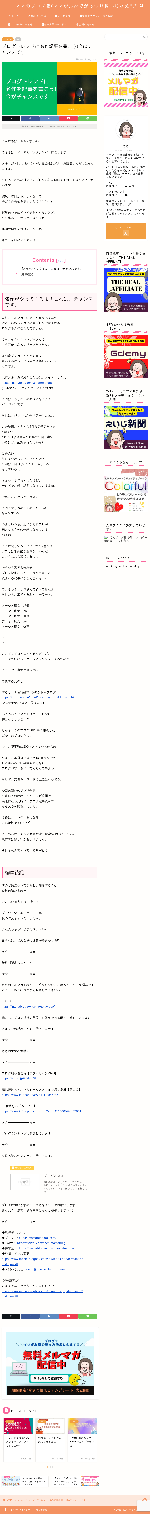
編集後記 (27, 274)
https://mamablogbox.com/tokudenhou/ (46, 1248)
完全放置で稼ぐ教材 (55, 24)
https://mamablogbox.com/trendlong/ (28, 382)
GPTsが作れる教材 (22, 24)
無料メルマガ (38, 16)
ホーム (15, 16)
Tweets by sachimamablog (121, 566)
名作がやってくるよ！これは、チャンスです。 (52, 268)
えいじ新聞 (64, 16)
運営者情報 (41, 1510)
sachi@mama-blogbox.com (45, 1269)
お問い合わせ (86, 24)
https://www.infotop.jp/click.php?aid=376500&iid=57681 (41, 1111)
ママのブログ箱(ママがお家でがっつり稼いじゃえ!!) (75, 5)
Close (61, 261)
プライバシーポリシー (19, 1510)
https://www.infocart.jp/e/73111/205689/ (30, 1094)
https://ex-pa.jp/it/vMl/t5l (19, 1078)
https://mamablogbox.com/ (37, 1237)
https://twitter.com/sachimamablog (41, 1243)
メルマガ (8, 39)
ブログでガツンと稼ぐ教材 (97, 16)
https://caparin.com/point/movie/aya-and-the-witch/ (38, 697)
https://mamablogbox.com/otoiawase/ (28, 1006)
